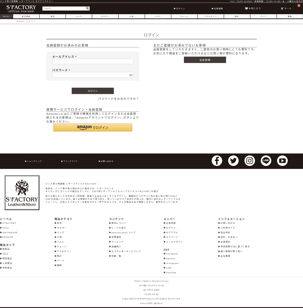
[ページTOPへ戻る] (295, 300)
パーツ (263, 16)
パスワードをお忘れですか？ (118, 98)
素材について (119, 223)
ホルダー (105, 16)
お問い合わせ (107, 161)
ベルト (158, 16)
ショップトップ (34, 161)
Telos (5, 227)
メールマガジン (174, 241)
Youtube (171, 272)
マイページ (172, 237)
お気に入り (255, 8)
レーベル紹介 (119, 227)
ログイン (180, 8)
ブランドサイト (70, 161)
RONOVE (8, 237)
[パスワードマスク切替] (130, 74)
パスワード (62, 70)
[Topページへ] (21, 8)
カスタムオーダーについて (126, 251)
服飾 (290, 16)
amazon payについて (124, 232)
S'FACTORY (9, 223)
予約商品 (7, 267)
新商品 (6, 249)
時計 (237, 16)
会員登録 (218, 8)
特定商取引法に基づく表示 (235, 246)
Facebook (172, 253)
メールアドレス (65, 56)
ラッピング (118, 241)
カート (291, 7)
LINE (169, 267)
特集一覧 (116, 256)
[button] (92, 127)
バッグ (79, 16)
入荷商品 (7, 263)
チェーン (184, 16)
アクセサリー (210, 16)
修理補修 (116, 237)
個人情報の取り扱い (232, 251)
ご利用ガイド (228, 227)
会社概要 (225, 256)
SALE (5, 253)
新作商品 (26, 16)
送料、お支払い (229, 237)
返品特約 (225, 232)
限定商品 (7, 258)
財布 (52, 16)
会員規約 (225, 241)
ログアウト (172, 232)
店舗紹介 (116, 246)
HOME (20, 21)
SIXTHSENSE (10, 232)
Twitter (170, 258)
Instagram (172, 263)
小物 (132, 16)
